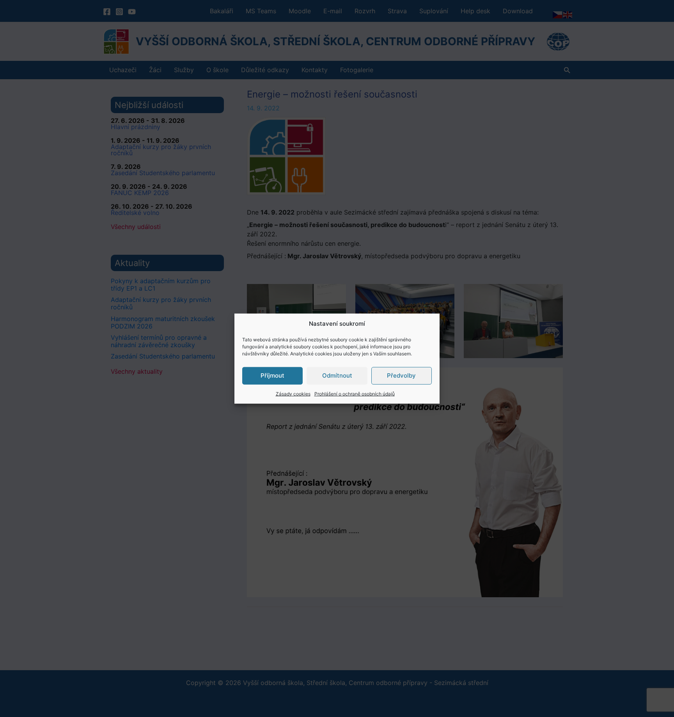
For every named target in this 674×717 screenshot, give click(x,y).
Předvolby (401, 375)
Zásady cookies (293, 393)
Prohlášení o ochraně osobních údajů (354, 393)
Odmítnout (337, 375)
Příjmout (272, 375)
